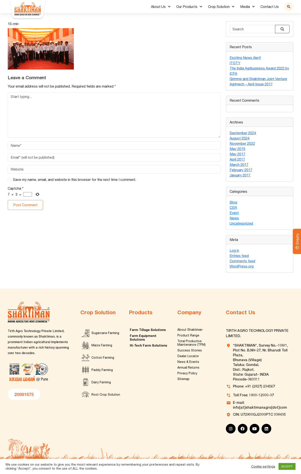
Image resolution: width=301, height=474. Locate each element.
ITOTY (235, 63)
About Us (158, 7)
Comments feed (242, 261)
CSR (233, 207)
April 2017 (237, 159)
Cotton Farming (102, 357)
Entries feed (239, 256)
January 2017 (240, 175)
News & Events (188, 362)
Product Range (188, 335)
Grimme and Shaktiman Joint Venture (258, 79)
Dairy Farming (101, 382)
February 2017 (241, 170)
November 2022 (242, 143)
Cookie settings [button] (263, 466)
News (234, 218)
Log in (234, 250)
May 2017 (237, 154)
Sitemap (183, 379)
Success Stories (189, 350)
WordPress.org (242, 266)
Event (234, 213)
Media (245, 7)
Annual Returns (188, 367)
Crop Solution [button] (219, 7)
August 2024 (239, 138)
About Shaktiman (190, 329)
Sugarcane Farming (105, 333)
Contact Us (269, 7)
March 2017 (239, 165)
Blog (233, 202)
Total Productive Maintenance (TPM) (191, 342)
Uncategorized (241, 223)
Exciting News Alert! (245, 58)
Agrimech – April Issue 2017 (251, 84)
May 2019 (237, 149)
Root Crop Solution (105, 394)
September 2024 (243, 133)
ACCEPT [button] (287, 466)
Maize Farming (101, 345)
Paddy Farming (102, 370)
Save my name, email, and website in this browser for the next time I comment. (74, 180)
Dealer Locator (188, 356)
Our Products (186, 7)
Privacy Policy (187, 373)
